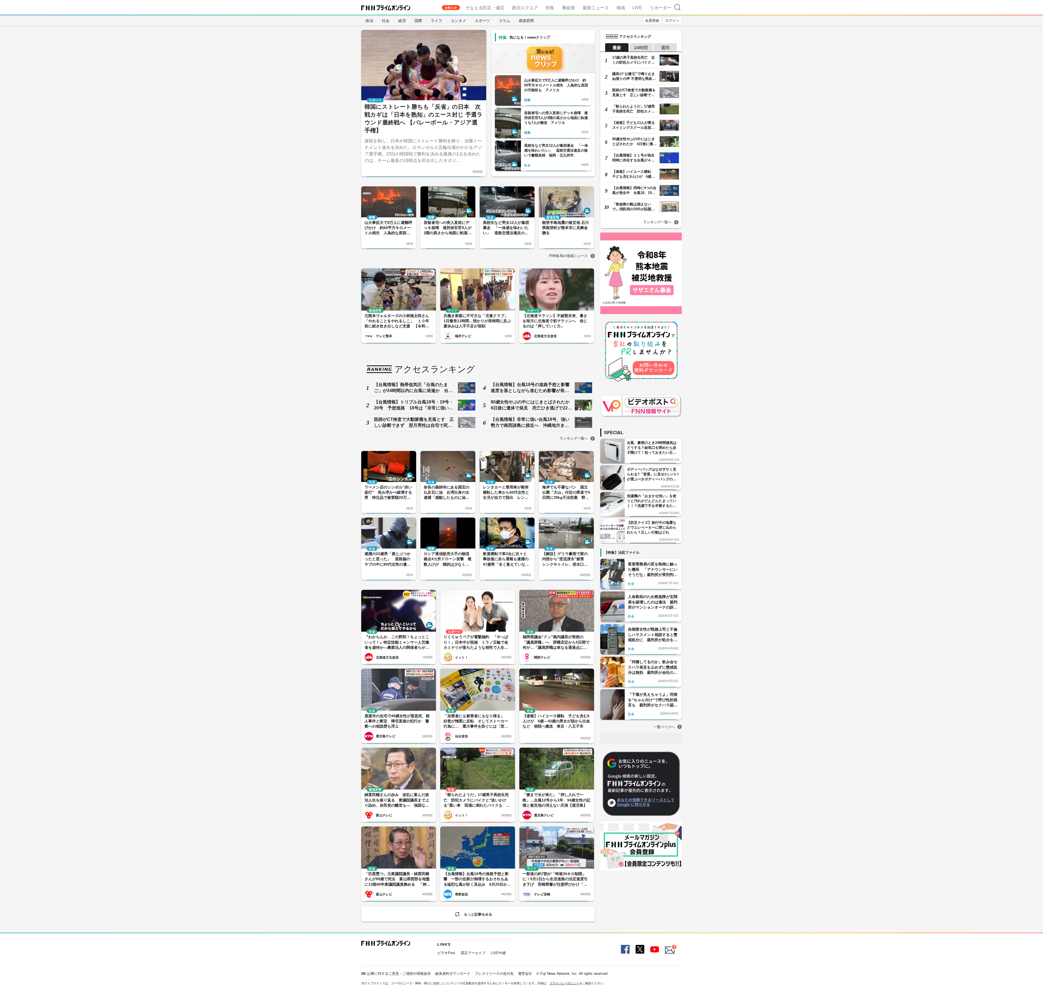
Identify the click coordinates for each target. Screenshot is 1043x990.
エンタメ (458, 20)
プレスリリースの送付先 (494, 973)
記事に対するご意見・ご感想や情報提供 (399, 973)
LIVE (637, 7)
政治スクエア (525, 7)
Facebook (624, 949)
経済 (402, 20)
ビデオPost (446, 952)
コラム (504, 20)
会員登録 (652, 20)
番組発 (568, 7)
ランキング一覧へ (574, 438)
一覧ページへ (664, 726)
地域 (620, 7)
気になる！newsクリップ (530, 37)
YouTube (654, 949)
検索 (677, 7)
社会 (385, 20)
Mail (669, 947)
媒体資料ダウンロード (452, 973)
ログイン (672, 20)
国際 (418, 20)
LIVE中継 (498, 952)
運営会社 (525, 973)
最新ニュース (596, 7)
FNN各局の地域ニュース (568, 255)
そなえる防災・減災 (484, 7)
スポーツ (482, 20)
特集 (550, 7)
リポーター (660, 7)
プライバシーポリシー (564, 983)
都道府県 (526, 20)
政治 (369, 20)
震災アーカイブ (473, 952)
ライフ (436, 20)
